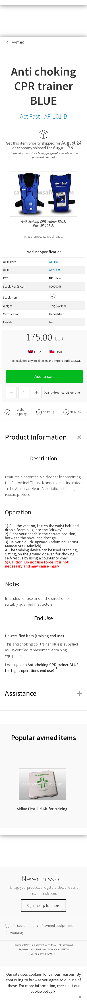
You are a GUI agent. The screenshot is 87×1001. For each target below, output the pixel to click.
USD (59, 352)
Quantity (49, 392)
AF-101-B (55, 262)
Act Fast (54, 270)
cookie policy (41, 991)
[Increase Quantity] (36, 392)
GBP (37, 352)
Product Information (43, 437)
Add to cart (44, 376)
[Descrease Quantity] (11, 392)
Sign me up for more (43, 905)
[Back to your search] (7, 42)
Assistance (43, 693)
